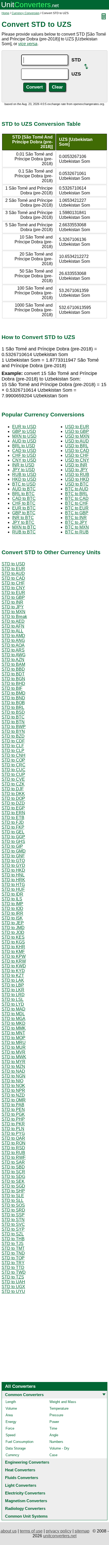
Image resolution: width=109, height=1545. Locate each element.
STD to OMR (14, 1100)
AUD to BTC (24, 489)
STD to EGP (13, 808)
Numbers (56, 1442)
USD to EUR (77, 426)
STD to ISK (12, 918)
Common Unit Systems (26, 1516)
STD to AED (13, 621)
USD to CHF (77, 455)
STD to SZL (13, 1234)
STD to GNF (13, 856)
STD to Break (14, 616)
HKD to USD (24, 479)
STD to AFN (13, 626)
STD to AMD (13, 635)
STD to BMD (13, 693)
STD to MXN (13, 611)
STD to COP (13, 760)
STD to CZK (13, 784)
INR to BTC (23, 517)
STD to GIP (12, 846)
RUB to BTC (24, 532)
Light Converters (20, 1485)
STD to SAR (13, 1162)
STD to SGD (13, 1186)
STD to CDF (13, 741)
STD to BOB (13, 702)
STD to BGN (13, 679)
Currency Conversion (25, 13)
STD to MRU (14, 1042)
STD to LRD (13, 994)
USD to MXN (77, 436)
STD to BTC (13, 717)
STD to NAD (13, 1071)
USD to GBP (77, 431)
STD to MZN (13, 1066)
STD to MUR (14, 1047)
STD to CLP (13, 750)
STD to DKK (13, 793)
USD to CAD (77, 450)
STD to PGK (13, 1114)
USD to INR (76, 465)
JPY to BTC (23, 522)
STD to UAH (13, 1282)
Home (5, 13)
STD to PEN (13, 1109)
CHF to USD (24, 455)
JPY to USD (23, 469)
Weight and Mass (62, 1402)
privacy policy (58, 1531)
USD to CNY (77, 460)
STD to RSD (13, 1148)
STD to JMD (13, 927)
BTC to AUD (76, 489)
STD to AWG (13, 655)
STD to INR (12, 602)
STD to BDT (13, 674)
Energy (11, 1422)
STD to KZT (13, 975)
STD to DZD (13, 803)
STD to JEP (13, 923)
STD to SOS (13, 1205)
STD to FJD (13, 822)
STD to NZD (13, 1095)
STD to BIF (12, 688)
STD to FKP (13, 827)
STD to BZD (13, 736)
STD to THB (13, 1239)
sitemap (82, 1531)
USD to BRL (76, 446)
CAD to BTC (24, 498)
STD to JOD (13, 932)
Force (10, 1428)
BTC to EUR (77, 508)
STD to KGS (13, 942)
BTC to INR (76, 517)
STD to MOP (13, 1037)
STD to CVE (13, 779)
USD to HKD (77, 479)
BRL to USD (23, 446)
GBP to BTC (23, 513)
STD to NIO (12, 1081)
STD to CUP (13, 774)
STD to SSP (13, 1215)
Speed (10, 1435)
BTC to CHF (76, 503)
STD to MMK (14, 1028)
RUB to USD (24, 474)
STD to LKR (13, 990)
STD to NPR (13, 1090)
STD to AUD (13, 573)
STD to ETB (13, 817)
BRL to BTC (23, 493)
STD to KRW (14, 961)
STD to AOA (13, 645)
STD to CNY (13, 588)
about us (9, 1531)
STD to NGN (13, 1076)
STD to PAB (13, 1105)
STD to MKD (13, 1023)
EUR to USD (24, 426)
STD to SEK (13, 1181)
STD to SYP (13, 1229)
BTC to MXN (77, 527)
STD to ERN (13, 813)
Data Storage (16, 1448)
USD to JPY (76, 469)
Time (53, 1428)
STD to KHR (13, 947)
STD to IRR (12, 913)
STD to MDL (13, 1014)
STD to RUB (13, 1152)
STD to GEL (13, 832)
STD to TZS (13, 1277)
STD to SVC (13, 1224)
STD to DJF (13, 789)
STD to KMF (13, 951)
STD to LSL (13, 999)
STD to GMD (14, 851)
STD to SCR (13, 1172)
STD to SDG (13, 1176)
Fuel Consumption (19, 1442)
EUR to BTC (24, 508)
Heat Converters (20, 1470)
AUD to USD (24, 441)
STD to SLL (13, 1200)
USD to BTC (77, 484)
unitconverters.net (59, 1536)
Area (9, 1415)
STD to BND (13, 698)
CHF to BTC (23, 503)
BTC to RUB (77, 532)
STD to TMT (13, 1248)
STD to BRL (13, 707)
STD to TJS (13, 1243)
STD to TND (13, 1253)
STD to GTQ (13, 860)
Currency (12, 1455)
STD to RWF (14, 1157)
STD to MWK (14, 1057)
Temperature (59, 1408)
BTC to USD (24, 484)
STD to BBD (13, 669)
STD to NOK (13, 1085)
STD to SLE (13, 1195)
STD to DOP (13, 798)
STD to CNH (13, 755)
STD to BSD (13, 712)
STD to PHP (13, 1119)
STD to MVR (13, 1052)
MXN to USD (24, 436)
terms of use (31, 1531)
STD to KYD (13, 970)
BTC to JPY (76, 522)
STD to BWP (14, 726)
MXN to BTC (24, 527)
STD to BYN (13, 731)
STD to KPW (14, 956)
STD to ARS (13, 650)
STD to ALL (12, 631)
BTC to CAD (77, 498)
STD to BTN (13, 722)
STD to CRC (13, 765)
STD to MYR (13, 1061)
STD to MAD (13, 1009)
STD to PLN (13, 1128)
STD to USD (13, 564)
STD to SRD (13, 1210)
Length (11, 1402)
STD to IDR (12, 894)
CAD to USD (24, 450)
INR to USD (23, 465)
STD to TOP (13, 1258)
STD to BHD (13, 683)
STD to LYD (13, 1004)
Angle (53, 1435)
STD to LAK (13, 980)
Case (53, 1455)
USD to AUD (77, 441)
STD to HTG (13, 884)
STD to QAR (13, 1138)
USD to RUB (77, 474)
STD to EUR (13, 568)
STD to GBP (13, 597)
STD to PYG (13, 1133)
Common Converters (24, 1394)
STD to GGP (13, 836)
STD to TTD (13, 1267)
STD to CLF (13, 746)
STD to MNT (13, 1033)
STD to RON (13, 1143)
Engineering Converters (27, 1462)
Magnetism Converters (26, 1500)
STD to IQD (12, 908)
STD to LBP (13, 985)
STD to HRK (13, 880)
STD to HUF (13, 889)
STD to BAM (13, 664)
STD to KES (13, 937)
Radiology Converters (25, 1508)
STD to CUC (13, 769)
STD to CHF (13, 583)
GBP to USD (24, 431)
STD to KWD (14, 966)
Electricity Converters (25, 1493)
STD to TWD (14, 1272)
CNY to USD (24, 460)
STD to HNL (13, 875)
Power (54, 1422)
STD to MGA (13, 1018)
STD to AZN (13, 659)
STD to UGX (13, 1286)
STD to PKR (13, 1124)
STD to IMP (12, 903)
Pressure (56, 1415)
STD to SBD (13, 1167)
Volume (11, 1408)
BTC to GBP (76, 513)
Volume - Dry (59, 1448)
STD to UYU (13, 1291)
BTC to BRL (76, 493)
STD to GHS (13, 841)
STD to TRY (13, 1262)
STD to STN (13, 1219)
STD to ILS (12, 899)
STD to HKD (13, 870)
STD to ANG (13, 640)
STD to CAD (13, 578)
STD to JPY (13, 607)
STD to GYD (13, 865)
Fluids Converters (21, 1477)
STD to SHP (13, 1191)
